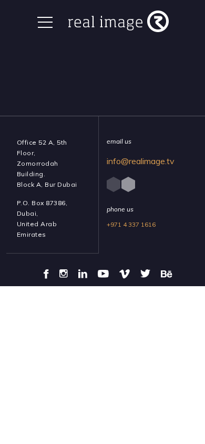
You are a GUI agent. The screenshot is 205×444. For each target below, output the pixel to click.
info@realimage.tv (141, 161)
